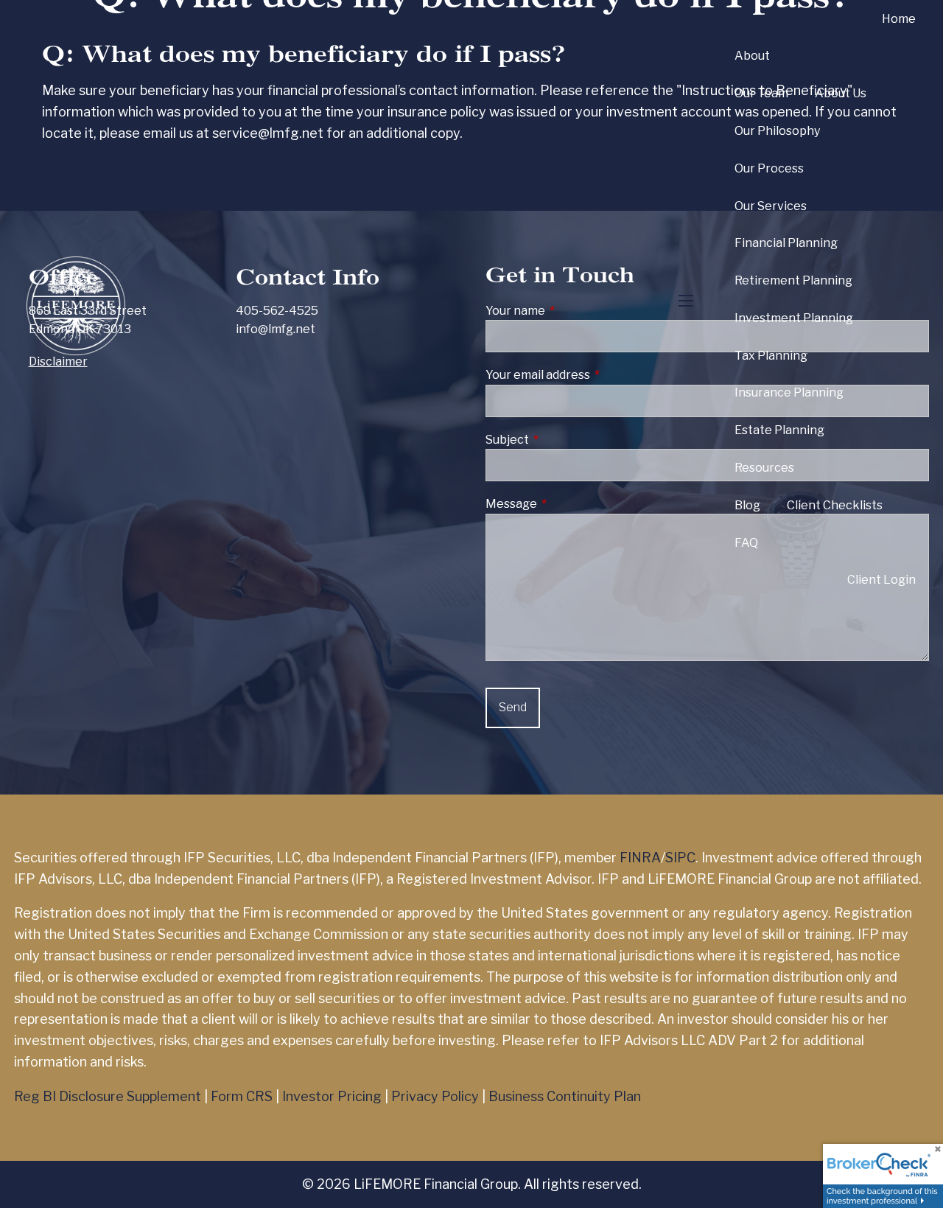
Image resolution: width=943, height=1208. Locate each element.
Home (899, 19)
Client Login (881, 580)
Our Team (761, 93)
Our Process (769, 168)
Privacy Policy (435, 1096)
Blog (747, 505)
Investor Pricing (332, 1096)
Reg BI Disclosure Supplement (107, 1096)
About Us (840, 93)
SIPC (680, 857)
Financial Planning (786, 243)
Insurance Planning (789, 392)
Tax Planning (771, 356)
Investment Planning (794, 318)
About (752, 56)
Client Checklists (835, 505)
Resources (764, 468)
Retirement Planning (793, 280)
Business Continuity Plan (564, 1096)
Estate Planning (779, 430)
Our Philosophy (777, 131)
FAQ (746, 543)
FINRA (640, 857)
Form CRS (242, 1096)
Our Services (771, 206)
